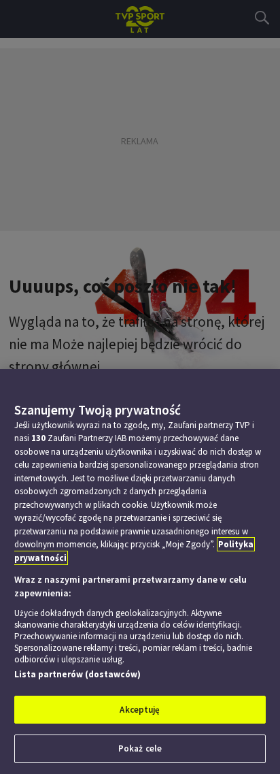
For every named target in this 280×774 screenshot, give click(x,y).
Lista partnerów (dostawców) (77, 674)
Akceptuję (140, 709)
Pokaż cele (140, 748)
